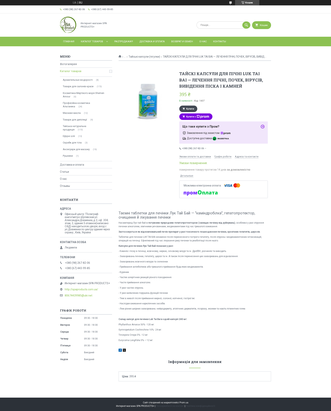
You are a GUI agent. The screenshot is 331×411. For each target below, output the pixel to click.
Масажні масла (72, 112)
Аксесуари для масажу (76, 149)
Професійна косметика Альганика (76, 105)
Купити (190, 108)
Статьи (64, 171)
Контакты (219, 41)
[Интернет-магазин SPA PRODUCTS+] (68, 31)
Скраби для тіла (72, 142)
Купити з (191, 116)
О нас (203, 41)
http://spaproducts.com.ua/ (81, 289)
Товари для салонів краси (78, 86)
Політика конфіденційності (200, 406)
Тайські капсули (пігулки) (144, 56)
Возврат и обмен (182, 41)
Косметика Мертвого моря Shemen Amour (83, 95)
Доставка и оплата (152, 41)
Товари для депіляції (75, 119)
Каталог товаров (92, 41)
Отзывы (65, 185)
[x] (124, 350)
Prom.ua (183, 402)
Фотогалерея (68, 64)
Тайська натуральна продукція (74, 128)
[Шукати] (246, 25)
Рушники (68, 155)
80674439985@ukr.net (78, 295)
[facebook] (120, 350)
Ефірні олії (69, 136)
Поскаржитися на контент (170, 406)
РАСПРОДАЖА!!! (123, 41)
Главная (68, 41)
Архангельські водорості (78, 79)
